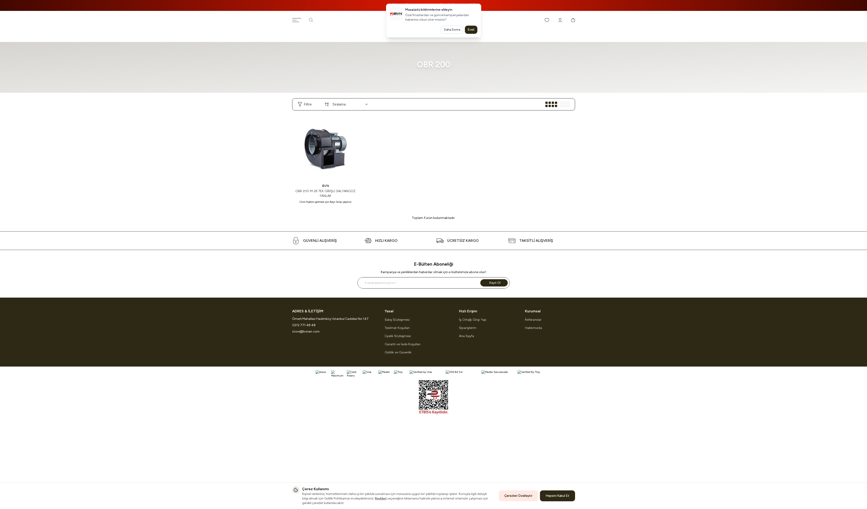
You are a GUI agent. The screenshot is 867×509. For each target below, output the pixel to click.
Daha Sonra (452, 30)
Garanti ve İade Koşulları (402, 344)
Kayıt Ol (494, 283)
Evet (471, 30)
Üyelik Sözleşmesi (398, 336)
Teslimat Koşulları (397, 328)
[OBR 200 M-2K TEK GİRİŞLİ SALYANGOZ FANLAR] (325, 147)
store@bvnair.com (306, 331)
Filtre (308, 104)
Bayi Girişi (336, 201)
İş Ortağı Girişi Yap (472, 320)
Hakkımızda (533, 328)
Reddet (381, 498)
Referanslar (533, 320)
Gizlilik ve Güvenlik (398, 352)
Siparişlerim (467, 328)
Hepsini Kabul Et (557, 496)
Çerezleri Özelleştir (518, 496)
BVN (325, 186)
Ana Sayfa (466, 336)
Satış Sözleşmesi (397, 320)
